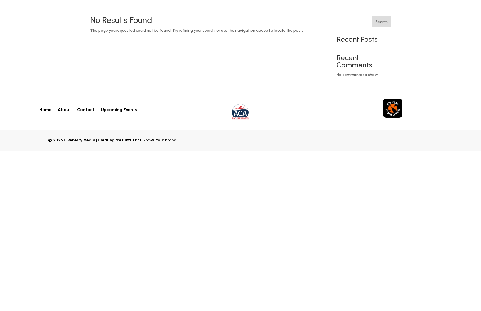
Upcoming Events (119, 109)
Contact (86, 109)
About (64, 109)
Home (45, 109)
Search (381, 21)
